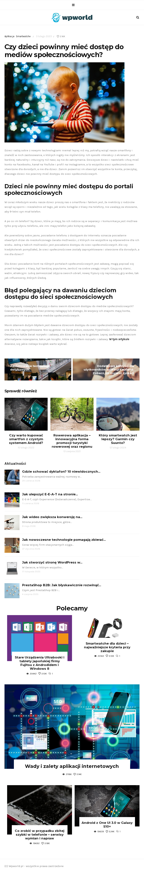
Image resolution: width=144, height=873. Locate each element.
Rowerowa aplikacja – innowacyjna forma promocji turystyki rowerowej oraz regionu (72, 440)
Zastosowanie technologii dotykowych (30, 367)
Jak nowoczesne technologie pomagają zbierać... (64, 540)
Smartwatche (23, 36)
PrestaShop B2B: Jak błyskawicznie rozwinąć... (61, 585)
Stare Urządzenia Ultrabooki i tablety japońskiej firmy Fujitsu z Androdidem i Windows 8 (39, 662)
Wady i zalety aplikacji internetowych (72, 766)
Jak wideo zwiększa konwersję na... (52, 517)
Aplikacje (9, 36)
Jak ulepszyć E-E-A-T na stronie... (50, 494)
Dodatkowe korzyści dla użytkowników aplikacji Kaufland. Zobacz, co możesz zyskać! (109, 369)
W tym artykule (119, 339)
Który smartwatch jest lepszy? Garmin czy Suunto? (118, 439)
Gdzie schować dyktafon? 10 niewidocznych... (61, 471)
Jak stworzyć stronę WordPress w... (52, 562)
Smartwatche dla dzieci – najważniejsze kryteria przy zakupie (107, 647)
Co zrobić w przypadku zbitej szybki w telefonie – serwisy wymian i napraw (39, 834)
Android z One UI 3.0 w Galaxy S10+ (107, 824)
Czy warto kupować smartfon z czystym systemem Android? (26, 439)
